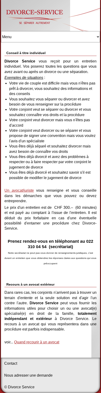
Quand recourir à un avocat (36, 342)
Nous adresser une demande (28, 375)
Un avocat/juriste (19, 190)
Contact (10, 363)
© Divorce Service (19, 387)
